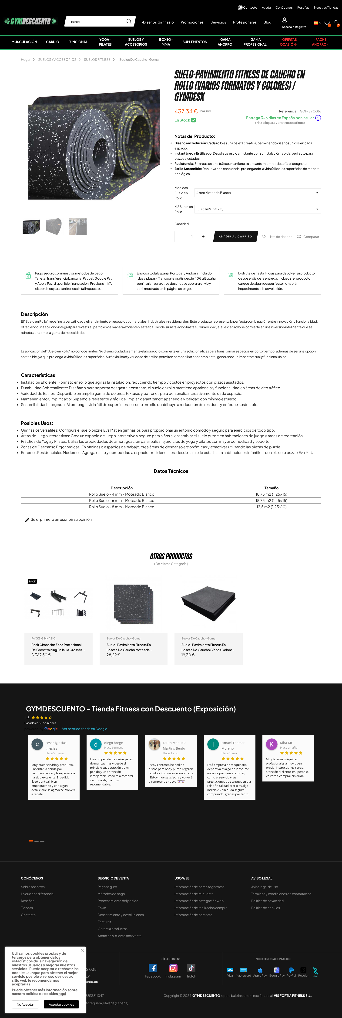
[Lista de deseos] (327, 23)
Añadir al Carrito (235, 236)
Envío (102, 908)
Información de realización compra (200, 908)
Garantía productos (112, 929)
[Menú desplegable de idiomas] (317, 23)
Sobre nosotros (33, 887)
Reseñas (303, 7)
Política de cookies (265, 908)
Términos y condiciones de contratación (281, 894)
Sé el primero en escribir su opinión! (58, 520)
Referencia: (288, 111)
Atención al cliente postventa (119, 935)
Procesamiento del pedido (118, 901)
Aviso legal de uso (264, 887)
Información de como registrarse (199, 887)
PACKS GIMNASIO (43, 638)
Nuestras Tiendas (326, 7)
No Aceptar (25, 1004)
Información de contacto (193, 915)
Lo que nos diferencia (37, 894)
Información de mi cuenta (193, 894)
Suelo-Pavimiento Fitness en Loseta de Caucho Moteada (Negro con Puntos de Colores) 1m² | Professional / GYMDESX (131, 647)
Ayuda (266, 7)
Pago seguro (107, 887)
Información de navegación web (199, 901)
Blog (268, 22)
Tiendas (27, 908)
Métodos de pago (111, 894)
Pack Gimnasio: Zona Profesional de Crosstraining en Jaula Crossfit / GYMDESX (57, 647)
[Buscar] (129, 21)
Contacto (250, 7)
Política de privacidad (267, 901)
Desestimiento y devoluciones (121, 915)
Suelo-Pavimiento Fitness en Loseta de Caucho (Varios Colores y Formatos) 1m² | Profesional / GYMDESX (207, 647)
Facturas (104, 922)
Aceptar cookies (61, 1004)
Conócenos (284, 7)
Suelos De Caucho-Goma (124, 638)
